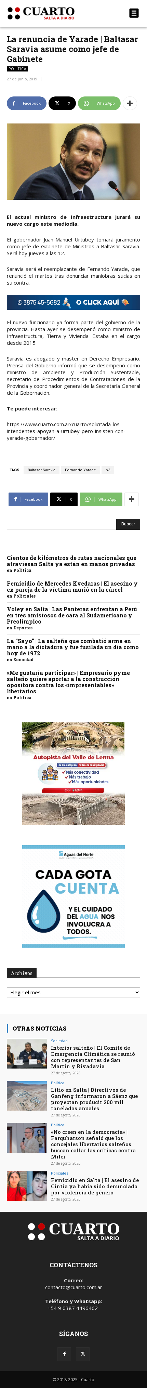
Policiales (24, 596)
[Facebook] (64, 1354)
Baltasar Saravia (41, 470)
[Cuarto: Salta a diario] (53, 13)
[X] (83, 1354)
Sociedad (23, 659)
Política (17, 68)
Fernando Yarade (80, 470)
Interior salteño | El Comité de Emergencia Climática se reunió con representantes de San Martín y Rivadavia (93, 1057)
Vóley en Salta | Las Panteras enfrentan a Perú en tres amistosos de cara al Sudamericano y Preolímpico (72, 615)
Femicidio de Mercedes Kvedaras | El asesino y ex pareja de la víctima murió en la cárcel (72, 586)
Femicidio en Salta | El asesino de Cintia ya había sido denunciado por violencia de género (95, 1186)
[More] (130, 103)
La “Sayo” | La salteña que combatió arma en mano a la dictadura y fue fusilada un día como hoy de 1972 (73, 647)
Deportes (22, 627)
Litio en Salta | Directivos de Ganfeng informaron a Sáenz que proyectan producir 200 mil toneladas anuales (94, 1099)
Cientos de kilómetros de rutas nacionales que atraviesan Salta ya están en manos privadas (71, 560)
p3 (108, 470)
